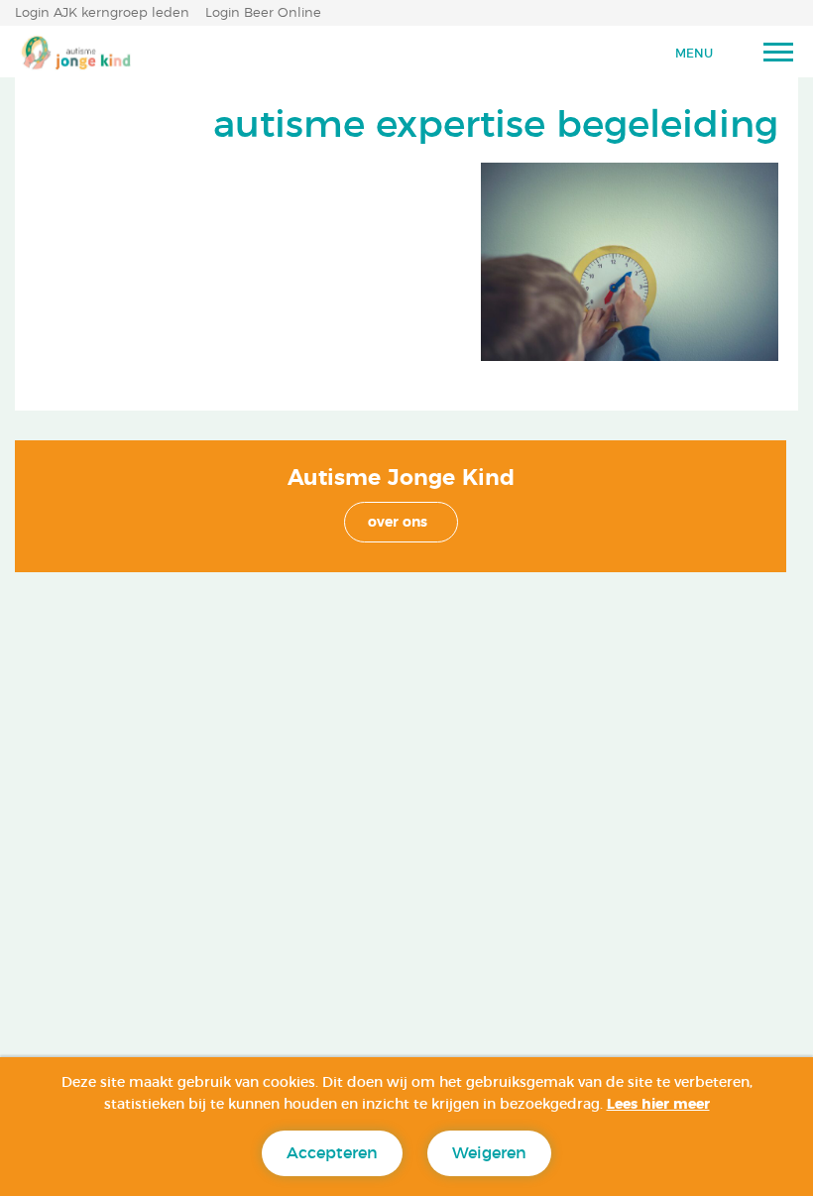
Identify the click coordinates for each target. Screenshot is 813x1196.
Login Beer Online (263, 13)
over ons (397, 523)
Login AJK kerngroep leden (102, 13)
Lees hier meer (658, 1105)
